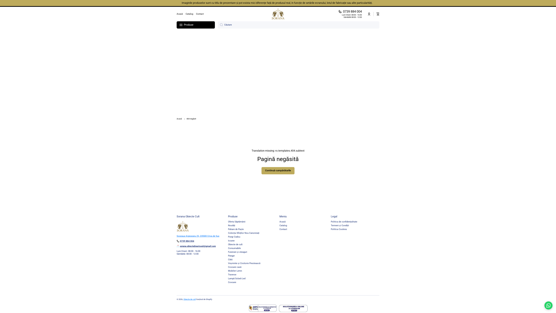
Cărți (230, 259)
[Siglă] (278, 14)
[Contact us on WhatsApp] (548, 305)
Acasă (179, 119)
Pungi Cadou (234, 236)
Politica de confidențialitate (344, 221)
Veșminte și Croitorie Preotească (244, 263)
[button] (377, 14)
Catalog (283, 225)
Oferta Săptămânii (236, 221)
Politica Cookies (339, 229)
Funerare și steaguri (237, 252)
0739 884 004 (352, 11)
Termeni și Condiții (340, 225)
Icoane (231, 240)
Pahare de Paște (236, 229)
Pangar (231, 255)
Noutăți (231, 225)
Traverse (232, 274)
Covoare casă (234, 267)
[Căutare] (220, 25)
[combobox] (298, 25)
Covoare (232, 282)
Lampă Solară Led (236, 278)
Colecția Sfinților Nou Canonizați (243, 233)
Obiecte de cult (235, 244)
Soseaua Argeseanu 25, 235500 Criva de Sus (198, 236)
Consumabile (234, 248)
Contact (283, 229)
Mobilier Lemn (235, 271)
